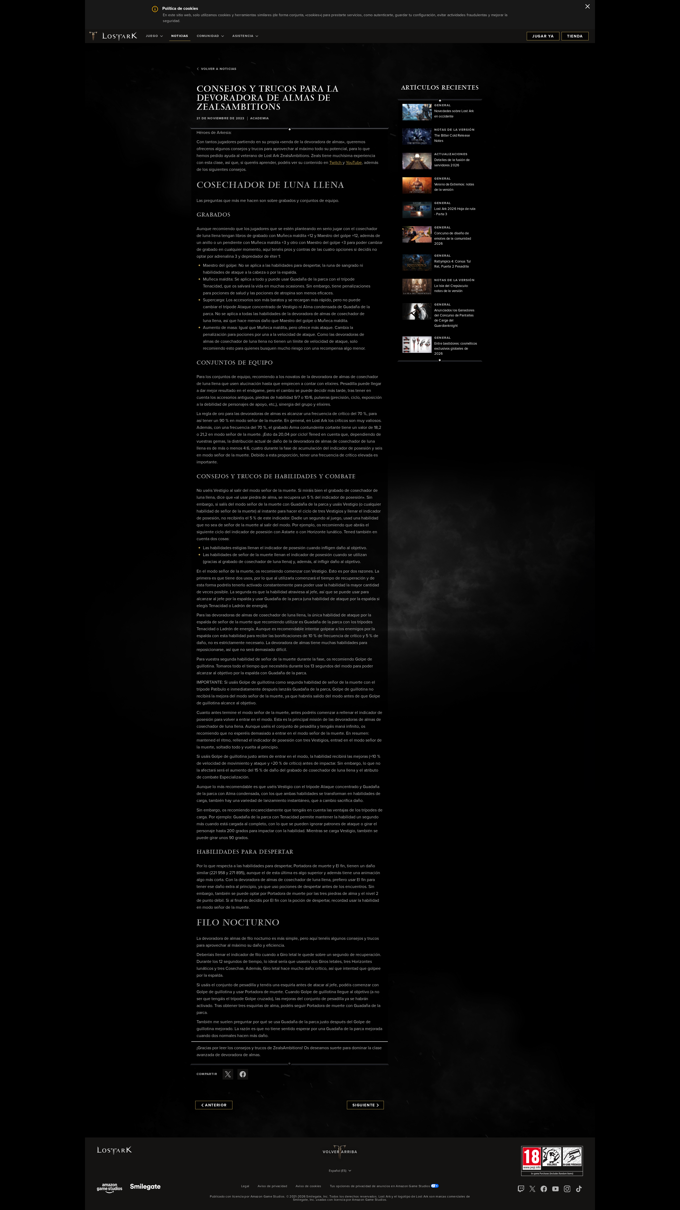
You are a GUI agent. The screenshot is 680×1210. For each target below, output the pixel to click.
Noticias (179, 36)
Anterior (216, 1105)
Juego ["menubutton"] (152, 36)
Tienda (575, 36)
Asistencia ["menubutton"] (242, 36)
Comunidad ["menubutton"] (208, 36)
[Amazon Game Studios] (109, 1189)
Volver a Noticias (218, 69)
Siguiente (363, 1105)
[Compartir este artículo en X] (228, 1074)
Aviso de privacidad (272, 1186)
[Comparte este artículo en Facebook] (242, 1074)
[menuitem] (154, 36)
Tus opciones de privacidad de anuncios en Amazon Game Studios (380, 1186)
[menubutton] (340, 1171)
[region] (439, 230)
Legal (245, 1186)
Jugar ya (543, 36)
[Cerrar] (587, 7)
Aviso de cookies (308, 1186)
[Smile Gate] (145, 1189)
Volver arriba (340, 1152)
